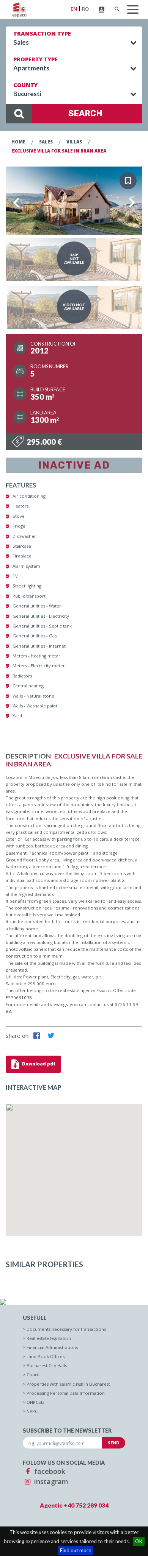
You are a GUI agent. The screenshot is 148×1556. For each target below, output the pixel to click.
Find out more (75, 1550)
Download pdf (38, 1064)
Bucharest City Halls (47, 1365)
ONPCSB (35, 1402)
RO (85, 8)
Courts (33, 1374)
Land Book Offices (46, 1356)
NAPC (32, 1411)
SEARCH (85, 113)
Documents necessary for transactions (66, 1329)
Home (18, 142)
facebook (48, 1471)
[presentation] (16, 202)
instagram (50, 1481)
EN (74, 8)
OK (138, 1541)
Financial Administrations (52, 1347)
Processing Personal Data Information (66, 1393)
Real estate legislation (49, 1338)
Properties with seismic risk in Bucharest (68, 1384)
